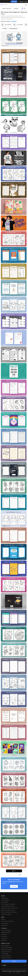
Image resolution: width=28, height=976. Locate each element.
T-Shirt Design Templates (8, 904)
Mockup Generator (6, 950)
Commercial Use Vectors (8, 906)
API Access (4, 936)
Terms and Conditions (7, 921)
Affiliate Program (5, 932)
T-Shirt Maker (4, 954)
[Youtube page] (16, 972)
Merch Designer (5, 946)
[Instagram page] (9, 972)
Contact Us (4, 938)
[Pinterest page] (14, 972)
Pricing (3, 919)
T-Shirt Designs (5, 900)
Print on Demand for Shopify (9, 912)
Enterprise (4, 934)
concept (13, 21)
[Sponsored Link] (14, 37)
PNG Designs (4, 902)
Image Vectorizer (6, 952)
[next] (16, 874)
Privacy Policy (5, 923)
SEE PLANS (14, 886)
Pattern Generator (6, 958)
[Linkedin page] (19, 972)
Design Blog (4, 898)
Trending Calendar (6, 914)
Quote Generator (6, 956)
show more (5, 45)
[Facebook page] (12, 972)
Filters (5, 28)
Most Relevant (13, 28)
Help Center (4, 925)
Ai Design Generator (6, 948)
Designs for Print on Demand (9, 908)
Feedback (4, 940)
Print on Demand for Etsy (8, 910)
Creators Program (6, 930)
